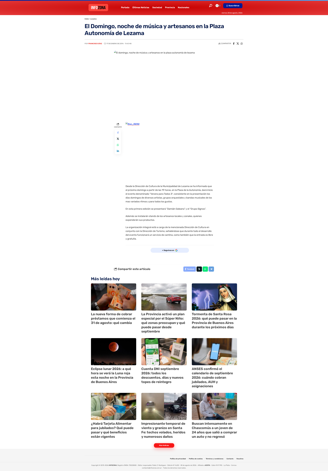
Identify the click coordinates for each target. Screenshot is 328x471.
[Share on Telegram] (211, 269)
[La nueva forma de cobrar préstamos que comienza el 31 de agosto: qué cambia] (113, 297)
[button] (210, 6)
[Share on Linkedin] (118, 151)
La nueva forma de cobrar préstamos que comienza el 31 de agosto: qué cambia (113, 318)
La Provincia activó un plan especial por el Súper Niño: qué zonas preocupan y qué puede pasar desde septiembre (163, 322)
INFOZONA (113, 465)
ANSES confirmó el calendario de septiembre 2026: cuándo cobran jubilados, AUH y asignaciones (212, 377)
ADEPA (207, 465)
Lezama (93, 19)
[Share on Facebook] (233, 44)
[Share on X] (237, 44)
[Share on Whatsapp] (241, 44)
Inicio (87, 19)
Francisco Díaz (95, 44)
